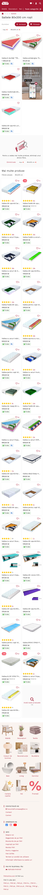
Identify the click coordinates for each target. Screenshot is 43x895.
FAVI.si (6, 889)
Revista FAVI (10, 847)
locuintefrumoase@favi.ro (17, 809)
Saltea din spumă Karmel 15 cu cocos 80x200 (19, 474)
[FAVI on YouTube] (15, 825)
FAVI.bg (29, 886)
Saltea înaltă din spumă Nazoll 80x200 (17, 305)
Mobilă (4, 9)
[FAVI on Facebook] (7, 825)
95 (39, 451)
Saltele (13, 13)
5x (12, 606)
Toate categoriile (31, 9)
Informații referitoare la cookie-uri (19, 860)
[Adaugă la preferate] (18, 69)
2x (33, 673)
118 (39, 620)
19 (18, 350)
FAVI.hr (33, 883)
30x (13, 302)
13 (18, 383)
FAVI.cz (6, 883)
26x (34, 336)
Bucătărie (35, 756)
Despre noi (10, 835)
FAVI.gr (35, 886)
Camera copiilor (8, 795)
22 (18, 214)
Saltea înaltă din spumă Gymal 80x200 (17, 507)
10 (39, 181)
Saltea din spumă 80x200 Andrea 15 (16, 609)
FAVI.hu (26, 883)
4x (33, 505)
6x (33, 302)
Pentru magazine (12, 850)
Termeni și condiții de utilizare (17, 857)
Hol (21, 794)
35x (34, 234)
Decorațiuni (12, 9)
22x (34, 369)
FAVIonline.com (9, 876)
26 (18, 417)
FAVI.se (13, 886)
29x (34, 268)
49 (18, 181)
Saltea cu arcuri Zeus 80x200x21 (14, 541)
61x (34, 200)
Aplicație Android (14, 869)
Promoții (35, 794)
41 (18, 316)
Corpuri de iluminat (8, 757)
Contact (9, 812)
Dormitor (35, 776)
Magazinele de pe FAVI (14, 838)
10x (13, 505)
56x (13, 268)
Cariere (8, 815)
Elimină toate (11, 162)
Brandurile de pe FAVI (14, 841)
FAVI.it (6, 886)
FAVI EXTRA (10, 854)
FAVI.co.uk (20, 886)
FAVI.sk (13, 883)
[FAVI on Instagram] (11, 825)
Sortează (22, 24)
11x (13, 369)
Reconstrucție (22, 756)
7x (33, 538)
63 (18, 654)
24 (39, 248)
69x (13, 234)
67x (13, 200)
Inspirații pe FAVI (12, 844)
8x (12, 403)
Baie (7, 776)
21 (39, 35)
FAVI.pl (20, 883)
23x (34, 403)
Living (21, 776)
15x (34, 437)
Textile (21, 9)
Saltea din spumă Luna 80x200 (14, 126)
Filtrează (36, 24)
